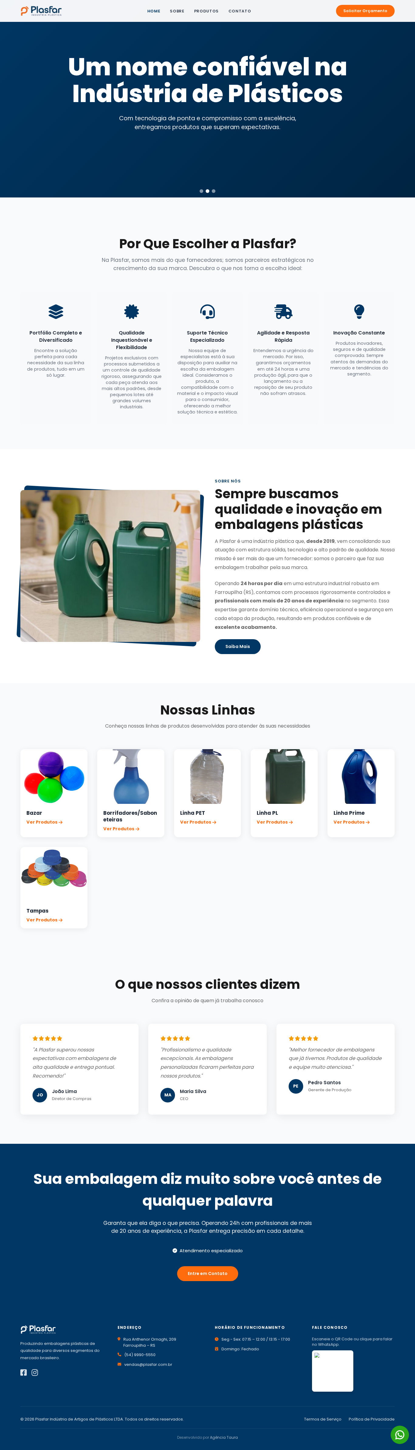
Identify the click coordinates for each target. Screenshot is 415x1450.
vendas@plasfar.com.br (148, 1364)
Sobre (177, 11)
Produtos (206, 11)
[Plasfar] (41, 10)
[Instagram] (35, 1372)
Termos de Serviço (322, 1419)
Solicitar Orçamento (365, 11)
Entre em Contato (208, 1273)
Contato (239, 11)
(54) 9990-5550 (140, 1355)
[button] (201, 191)
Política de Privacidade (372, 1419)
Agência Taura (224, 1437)
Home (153, 11)
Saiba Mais (237, 646)
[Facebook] (23, 1372)
